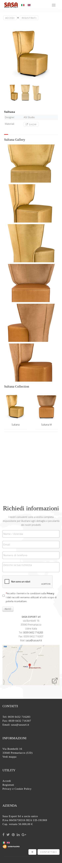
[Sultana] (15, 406)
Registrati (8, 784)
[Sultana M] (46, 406)
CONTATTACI (48, 851)
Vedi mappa (9, 756)
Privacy (50, 593)
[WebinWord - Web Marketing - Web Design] (11, 846)
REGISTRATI (29, 17)
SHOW (32, 124)
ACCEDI (10, 17)
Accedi (6, 781)
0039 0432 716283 (33, 632)
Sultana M (46, 424)
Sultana (16, 424)
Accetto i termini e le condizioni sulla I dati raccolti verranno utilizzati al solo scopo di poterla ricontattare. (31, 597)
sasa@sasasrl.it (34, 640)
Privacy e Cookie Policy (17, 788)
